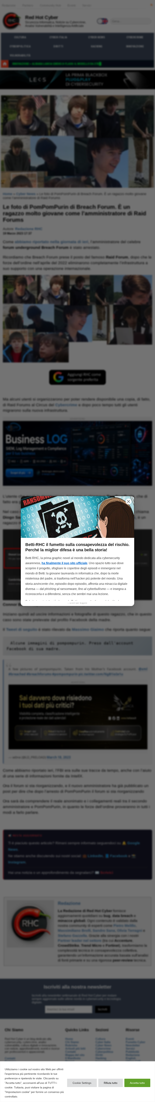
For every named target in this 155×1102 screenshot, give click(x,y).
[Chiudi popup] (129, 501)
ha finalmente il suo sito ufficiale (64, 563)
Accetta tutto (137, 1082)
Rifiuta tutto (110, 1082)
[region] (77, 1081)
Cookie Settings (82, 1082)
